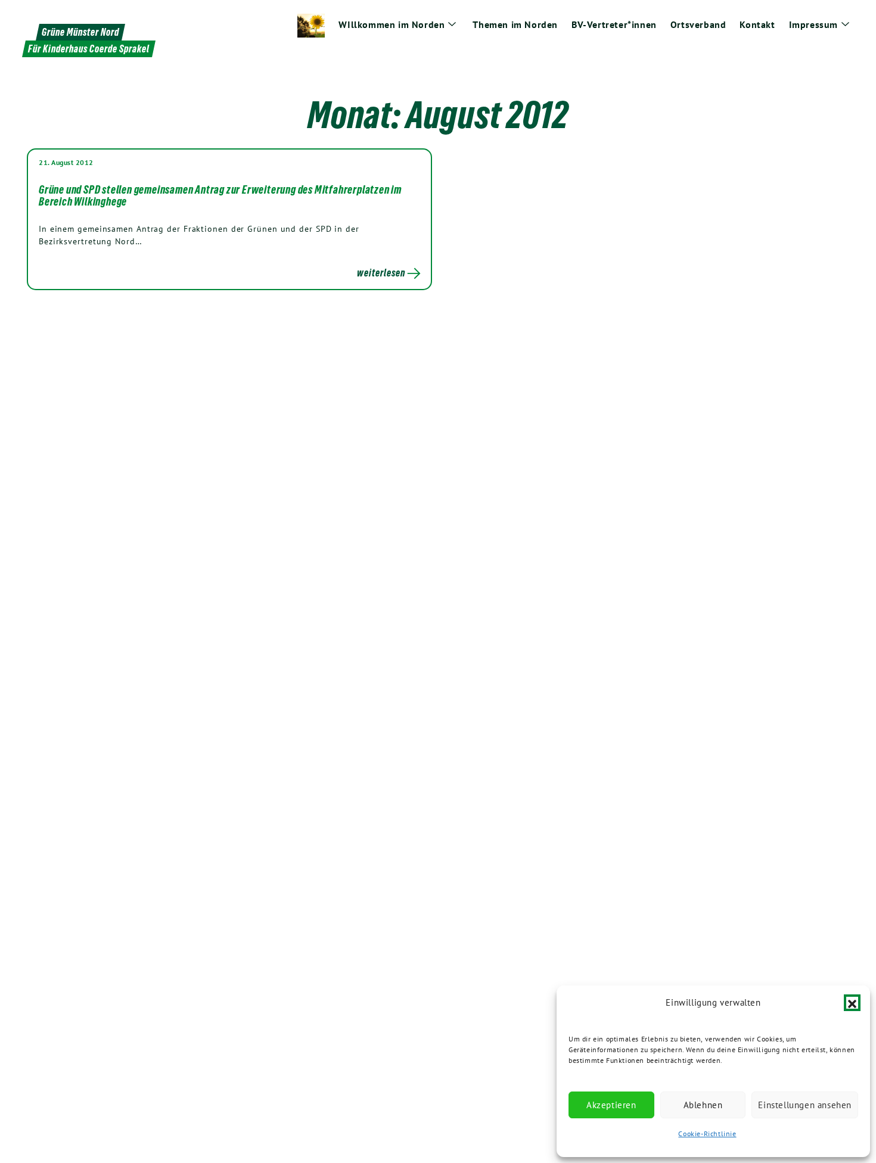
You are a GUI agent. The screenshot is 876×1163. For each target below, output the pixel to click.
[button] (852, 1003)
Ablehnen (703, 1105)
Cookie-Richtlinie (707, 1133)
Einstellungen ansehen (805, 1105)
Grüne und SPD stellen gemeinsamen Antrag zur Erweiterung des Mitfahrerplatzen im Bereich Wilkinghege (220, 195)
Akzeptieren (611, 1105)
